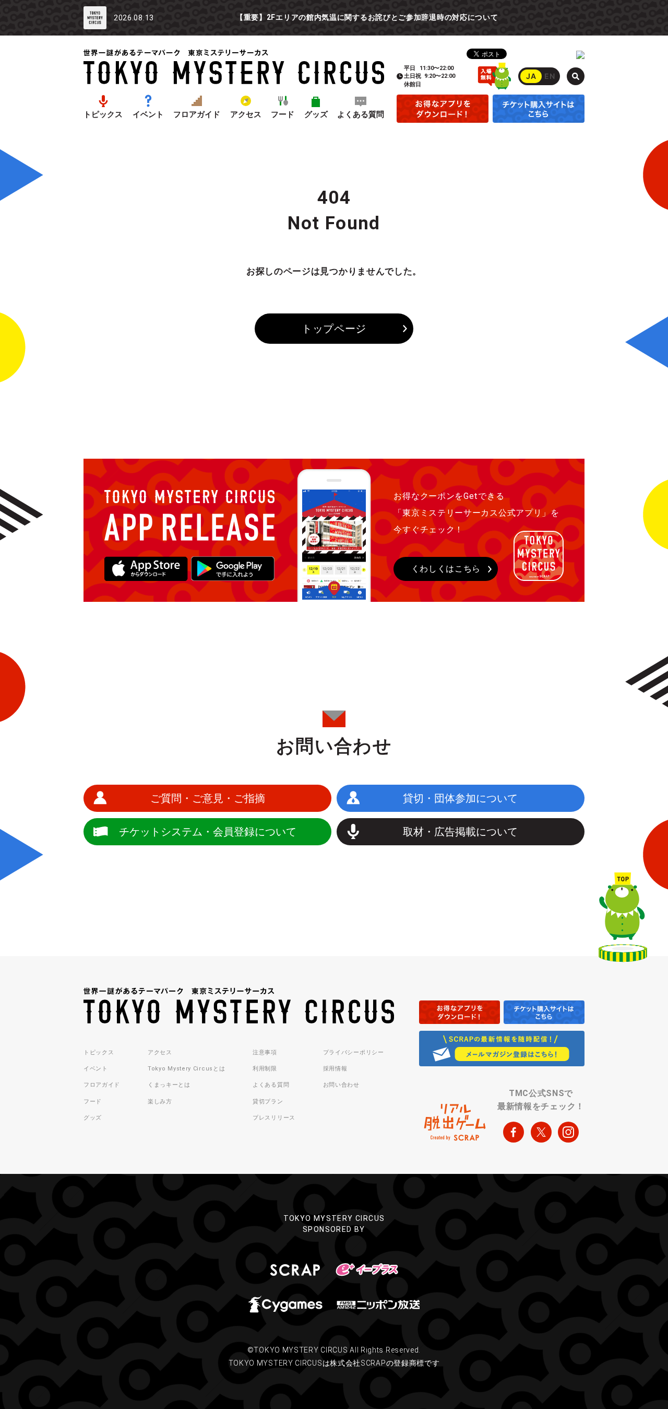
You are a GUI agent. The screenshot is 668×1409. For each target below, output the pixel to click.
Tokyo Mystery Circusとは (186, 1068)
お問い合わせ (341, 1084)
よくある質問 (360, 114)
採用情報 (335, 1068)
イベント (148, 114)
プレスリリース (274, 1117)
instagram (568, 1132)
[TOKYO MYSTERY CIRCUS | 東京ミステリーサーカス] (234, 66)
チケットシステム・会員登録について (207, 831)
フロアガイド (196, 114)
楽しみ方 (160, 1101)
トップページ (334, 328)
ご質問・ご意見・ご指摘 (207, 798)
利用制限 (265, 1068)
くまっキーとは (169, 1084)
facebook (513, 1132)
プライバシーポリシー (353, 1052)
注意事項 (265, 1052)
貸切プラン (268, 1101)
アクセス (245, 114)
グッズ (316, 114)
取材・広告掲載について (460, 831)
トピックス (103, 114)
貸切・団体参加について (460, 798)
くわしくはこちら (446, 569)
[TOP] (623, 919)
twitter (541, 1132)
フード (282, 114)
